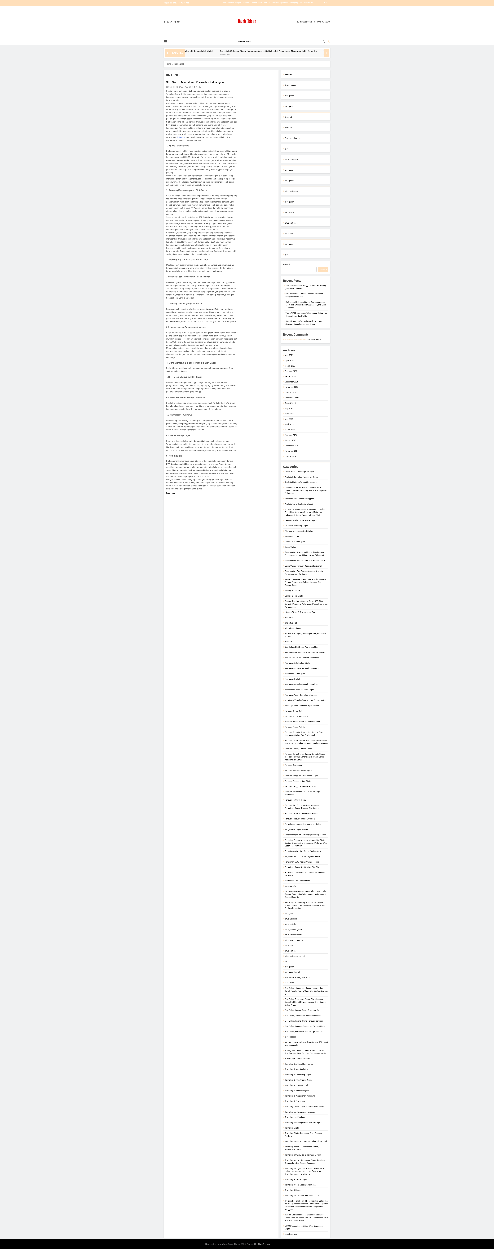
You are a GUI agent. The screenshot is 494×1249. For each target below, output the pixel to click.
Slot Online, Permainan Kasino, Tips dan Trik (304, 1031)
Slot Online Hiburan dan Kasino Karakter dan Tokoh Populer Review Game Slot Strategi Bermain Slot (306, 991)
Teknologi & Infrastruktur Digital (298, 1080)
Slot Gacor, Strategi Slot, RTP (297, 977)
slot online (289, 212)
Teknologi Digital (292, 1128)
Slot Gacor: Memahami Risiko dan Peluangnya (195, 82)
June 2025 (289, 414)
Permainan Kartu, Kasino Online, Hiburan (302, 862)
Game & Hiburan (292, 536)
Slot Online (289, 983)
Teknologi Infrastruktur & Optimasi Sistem (303, 1155)
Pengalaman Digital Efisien (296, 829)
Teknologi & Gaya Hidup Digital (298, 1075)
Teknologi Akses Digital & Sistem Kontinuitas (304, 1106)
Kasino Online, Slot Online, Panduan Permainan (305, 652)
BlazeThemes (264, 1244)
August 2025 (290, 403)
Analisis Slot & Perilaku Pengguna (299, 499)
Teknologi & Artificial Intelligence (299, 1064)
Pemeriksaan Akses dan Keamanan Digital (303, 824)
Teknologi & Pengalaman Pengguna (300, 1096)
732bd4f (171, 87)
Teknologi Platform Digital (296, 1179)
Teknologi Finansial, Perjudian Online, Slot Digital (306, 1141)
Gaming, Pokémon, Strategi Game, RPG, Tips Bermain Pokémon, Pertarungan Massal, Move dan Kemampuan (306, 604)
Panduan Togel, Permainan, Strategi (300, 819)
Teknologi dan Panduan (295, 1117)
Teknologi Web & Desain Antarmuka (300, 1185)
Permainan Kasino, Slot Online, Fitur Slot (302, 867)
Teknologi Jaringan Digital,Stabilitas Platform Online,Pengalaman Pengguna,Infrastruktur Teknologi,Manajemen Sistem (304, 1171)
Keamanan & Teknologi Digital (298, 663)
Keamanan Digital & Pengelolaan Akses (302, 684)
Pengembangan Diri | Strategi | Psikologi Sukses (305, 835)
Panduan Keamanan (293, 765)
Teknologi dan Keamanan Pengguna (300, 1112)
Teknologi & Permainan (295, 1101)
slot (286, 149)
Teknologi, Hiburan (293, 1190)
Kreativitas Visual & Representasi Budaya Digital (305, 700)
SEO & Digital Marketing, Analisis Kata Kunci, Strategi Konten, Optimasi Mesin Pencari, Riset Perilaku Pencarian (305, 905)
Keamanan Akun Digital (295, 674)
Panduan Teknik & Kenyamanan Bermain (302, 813)
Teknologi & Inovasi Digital (296, 1085)
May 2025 (289, 419)
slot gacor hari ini (292, 972)
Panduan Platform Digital (295, 800)
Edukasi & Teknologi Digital (296, 526)
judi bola (288, 642)
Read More (170, 493)
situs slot (289, 233)
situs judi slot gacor (293, 929)
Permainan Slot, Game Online (297, 881)
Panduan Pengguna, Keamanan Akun (300, 786)
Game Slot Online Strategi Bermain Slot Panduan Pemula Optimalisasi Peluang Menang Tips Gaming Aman (305, 582)
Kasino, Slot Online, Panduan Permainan (302, 658)
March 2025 (290, 430)
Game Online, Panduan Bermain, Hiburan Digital (305, 560)
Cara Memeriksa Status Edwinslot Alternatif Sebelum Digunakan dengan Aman (301, 51)
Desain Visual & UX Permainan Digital (301, 520)
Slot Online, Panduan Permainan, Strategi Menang (306, 1026)
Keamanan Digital (292, 679)
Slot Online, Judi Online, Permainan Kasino (303, 1015)
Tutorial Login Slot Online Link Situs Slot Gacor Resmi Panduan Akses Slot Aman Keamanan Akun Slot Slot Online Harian (306, 1218)
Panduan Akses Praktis (295, 727)
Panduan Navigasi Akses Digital (298, 770)
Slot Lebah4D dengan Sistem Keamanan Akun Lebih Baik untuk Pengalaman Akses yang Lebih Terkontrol (305, 305)
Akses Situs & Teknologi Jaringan (299, 471)
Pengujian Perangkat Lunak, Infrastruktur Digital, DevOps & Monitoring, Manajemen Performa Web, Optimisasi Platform (306, 843)
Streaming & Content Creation (297, 1058)
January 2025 (290, 440)
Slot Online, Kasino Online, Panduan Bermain (304, 1021)
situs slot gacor (291, 159)
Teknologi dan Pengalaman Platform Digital (303, 1122)
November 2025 (291, 387)
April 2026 (289, 360)
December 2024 (291, 446)
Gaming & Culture (292, 590)
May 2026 (289, 355)
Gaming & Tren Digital (294, 596)
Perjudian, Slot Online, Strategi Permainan (302, 856)
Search (286, 264)
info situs (289, 617)
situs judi (289, 913)
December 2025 (291, 382)
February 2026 (291, 371)
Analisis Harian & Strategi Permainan (300, 482)
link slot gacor (291, 85)
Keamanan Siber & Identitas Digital (299, 690)
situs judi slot (291, 924)
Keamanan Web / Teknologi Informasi (301, 695)
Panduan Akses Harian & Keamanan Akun (302, 721)
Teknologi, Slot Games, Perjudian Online (302, 1195)
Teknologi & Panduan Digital (297, 1090)
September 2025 (292, 398)
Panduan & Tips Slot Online (296, 716)
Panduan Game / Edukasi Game (298, 749)
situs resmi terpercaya (294, 940)
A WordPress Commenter (296, 339)
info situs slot (291, 623)
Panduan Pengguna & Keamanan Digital (301, 776)
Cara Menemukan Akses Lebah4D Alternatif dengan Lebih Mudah (285, 3)
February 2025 (291, 435)
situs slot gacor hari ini (295, 956)
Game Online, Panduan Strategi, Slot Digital (303, 566)
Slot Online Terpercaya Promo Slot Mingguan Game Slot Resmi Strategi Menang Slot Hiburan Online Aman (305, 1002)
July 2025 (289, 408)
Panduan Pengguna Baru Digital (298, 781)
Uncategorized (291, 1234)
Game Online (290, 547)
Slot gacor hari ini (292, 138)
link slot (288, 117)
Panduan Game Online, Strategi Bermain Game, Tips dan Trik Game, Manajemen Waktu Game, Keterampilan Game (305, 757)
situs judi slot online (293, 935)
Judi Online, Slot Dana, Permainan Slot (301, 647)
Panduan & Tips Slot (293, 711)
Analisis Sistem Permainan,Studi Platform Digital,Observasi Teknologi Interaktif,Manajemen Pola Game (306, 490)
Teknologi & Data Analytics (296, 1069)
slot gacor (181, 137)
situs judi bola (291, 919)
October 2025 (290, 392)
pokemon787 (290, 886)
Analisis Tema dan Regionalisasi (299, 504)
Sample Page (244, 41)
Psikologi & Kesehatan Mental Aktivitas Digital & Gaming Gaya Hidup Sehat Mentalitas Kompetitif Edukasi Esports (305, 894)
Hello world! (316, 340)
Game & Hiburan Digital (295, 541)
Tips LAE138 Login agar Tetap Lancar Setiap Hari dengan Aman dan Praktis (223, 51)
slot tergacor (290, 1037)
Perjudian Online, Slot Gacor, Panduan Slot (303, 851)
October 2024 (290, 456)
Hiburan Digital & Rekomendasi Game (301, 612)
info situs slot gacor (293, 628)
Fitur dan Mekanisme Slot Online (299, 531)
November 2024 (291, 451)
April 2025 (289, 424)
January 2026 (290, 376)
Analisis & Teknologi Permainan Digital (301, 477)
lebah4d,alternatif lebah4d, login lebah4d (302, 706)
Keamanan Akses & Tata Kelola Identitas (302, 668)
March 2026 (290, 366)
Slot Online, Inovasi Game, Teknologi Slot (302, 1010)
